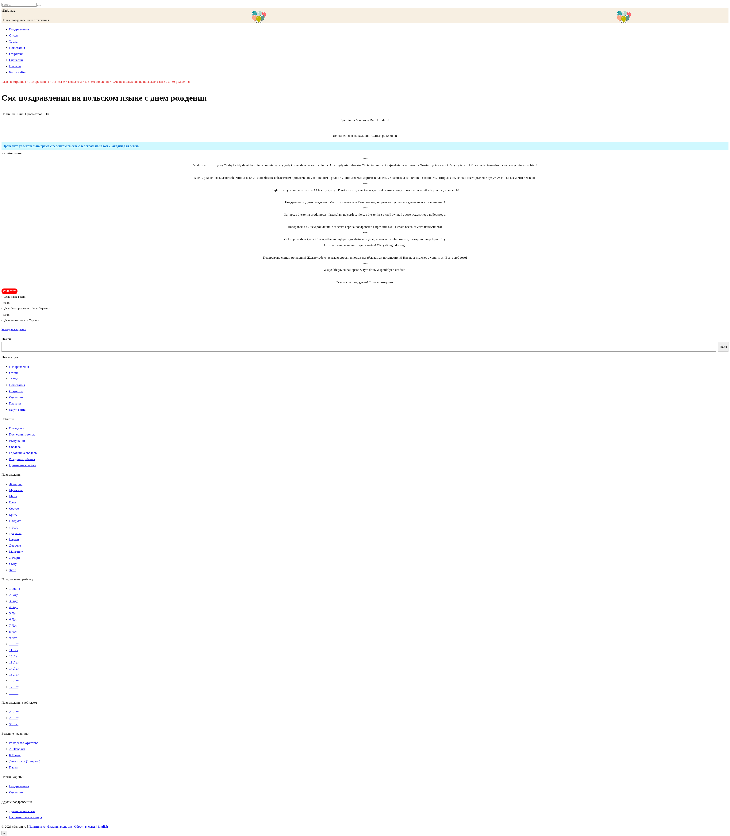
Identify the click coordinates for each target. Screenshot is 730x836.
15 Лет (13, 674)
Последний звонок (22, 434)
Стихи (13, 35)
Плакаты (15, 66)
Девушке (15, 533)
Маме (13, 496)
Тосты (13, 41)
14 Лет (13, 668)
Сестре (14, 508)
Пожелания (17, 48)
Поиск (6, 339)
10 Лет (13, 644)
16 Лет (13, 681)
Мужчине (16, 490)
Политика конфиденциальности (50, 826)
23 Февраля (17, 749)
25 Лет (13, 718)
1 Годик (14, 588)
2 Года (13, 595)
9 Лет (13, 638)
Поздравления (19, 29)
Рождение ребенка (22, 459)
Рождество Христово (23, 743)
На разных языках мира (25, 817)
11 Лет (13, 650)
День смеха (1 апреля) (24, 761)
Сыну (13, 564)
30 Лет (13, 724)
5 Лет (13, 613)
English (103, 826)
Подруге (15, 521)
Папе (12, 502)
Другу (13, 527)
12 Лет (13, 656)
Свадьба (15, 447)
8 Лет (13, 631)
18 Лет (13, 693)
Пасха (13, 767)
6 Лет (13, 619)
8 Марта (15, 755)
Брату (13, 515)
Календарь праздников (14, 329)
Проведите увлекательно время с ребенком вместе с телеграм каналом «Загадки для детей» (71, 146)
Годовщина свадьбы (23, 453)
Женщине (15, 484)
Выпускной (17, 441)
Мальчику (16, 551)
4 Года (13, 607)
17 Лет (13, 687)
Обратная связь (85, 826)
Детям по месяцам (22, 811)
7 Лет (13, 625)
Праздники (16, 428)
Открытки (16, 54)
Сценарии (16, 60)
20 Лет (13, 712)
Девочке (15, 545)
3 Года (13, 601)
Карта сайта (17, 72)
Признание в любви (22, 465)
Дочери (14, 557)
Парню (14, 539)
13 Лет (13, 662)
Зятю (12, 570)
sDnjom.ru (9, 10)
